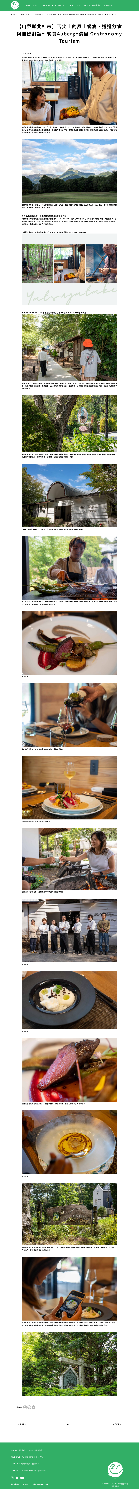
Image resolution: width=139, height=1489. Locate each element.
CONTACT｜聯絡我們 (37, 1471)
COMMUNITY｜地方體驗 (20, 1464)
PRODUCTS (75, 5)
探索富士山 (96, 5)
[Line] (29, 1407)
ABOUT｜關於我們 (18, 1450)
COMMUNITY (61, 5)
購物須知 (25, 1484)
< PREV (21, 1424)
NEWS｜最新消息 (35, 1450)
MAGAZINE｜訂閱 (36, 1457)
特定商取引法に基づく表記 (40, 1484)
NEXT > (117, 1424)
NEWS (87, 5)
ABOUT (36, 5)
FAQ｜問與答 (34, 1464)
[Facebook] (25, 1407)
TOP (28, 5)
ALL (69, 1424)
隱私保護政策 (15, 1484)
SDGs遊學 (108, 5)
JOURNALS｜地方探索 (19, 1457)
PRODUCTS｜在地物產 (19, 1471)
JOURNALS (47, 5)
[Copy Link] (33, 1407)
